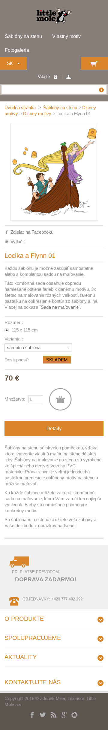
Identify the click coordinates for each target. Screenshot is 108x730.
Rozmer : (14, 322)
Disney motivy (37, 113)
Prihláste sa (57, 76)
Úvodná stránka (20, 107)
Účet (69, 76)
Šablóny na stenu (23, 36)
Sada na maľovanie (60, 307)
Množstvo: (14, 399)
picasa (72, 714)
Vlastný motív (66, 36)
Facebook (30, 714)
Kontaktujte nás (32, 682)
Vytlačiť (17, 241)
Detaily (54, 428)
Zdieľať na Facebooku (31, 232)
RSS (51, 714)
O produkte (24, 618)
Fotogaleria (17, 50)
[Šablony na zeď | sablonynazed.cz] (54, 21)
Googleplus (61, 714)
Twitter (40, 714)
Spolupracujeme (32, 638)
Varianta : (14, 338)
